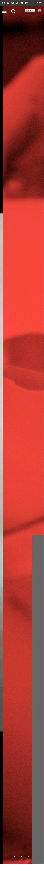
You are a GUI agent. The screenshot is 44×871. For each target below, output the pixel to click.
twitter (8, 3)
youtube (12, 3)
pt (40, 3)
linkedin (21, 3)
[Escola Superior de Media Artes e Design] (33, 11)
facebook (3, 3)
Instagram (26, 3)
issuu (17, 3)
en (38, 3)
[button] (14, 856)
